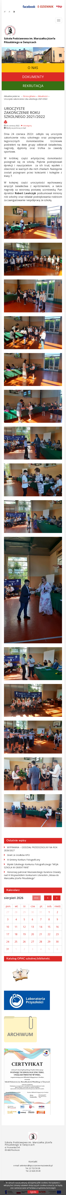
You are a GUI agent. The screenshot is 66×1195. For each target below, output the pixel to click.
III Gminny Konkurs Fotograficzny (23, 859)
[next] (56, 897)
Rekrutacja (33, 85)
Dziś (36, 897)
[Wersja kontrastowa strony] (14, 11)
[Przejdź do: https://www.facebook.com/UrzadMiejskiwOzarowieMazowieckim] (29, 6)
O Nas (33, 67)
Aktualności (43, 96)
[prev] (48, 897)
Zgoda (33, 1191)
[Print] (5, 122)
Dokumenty (33, 77)
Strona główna (29, 96)
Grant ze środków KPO (18, 855)
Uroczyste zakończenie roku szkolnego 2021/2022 (24, 112)
